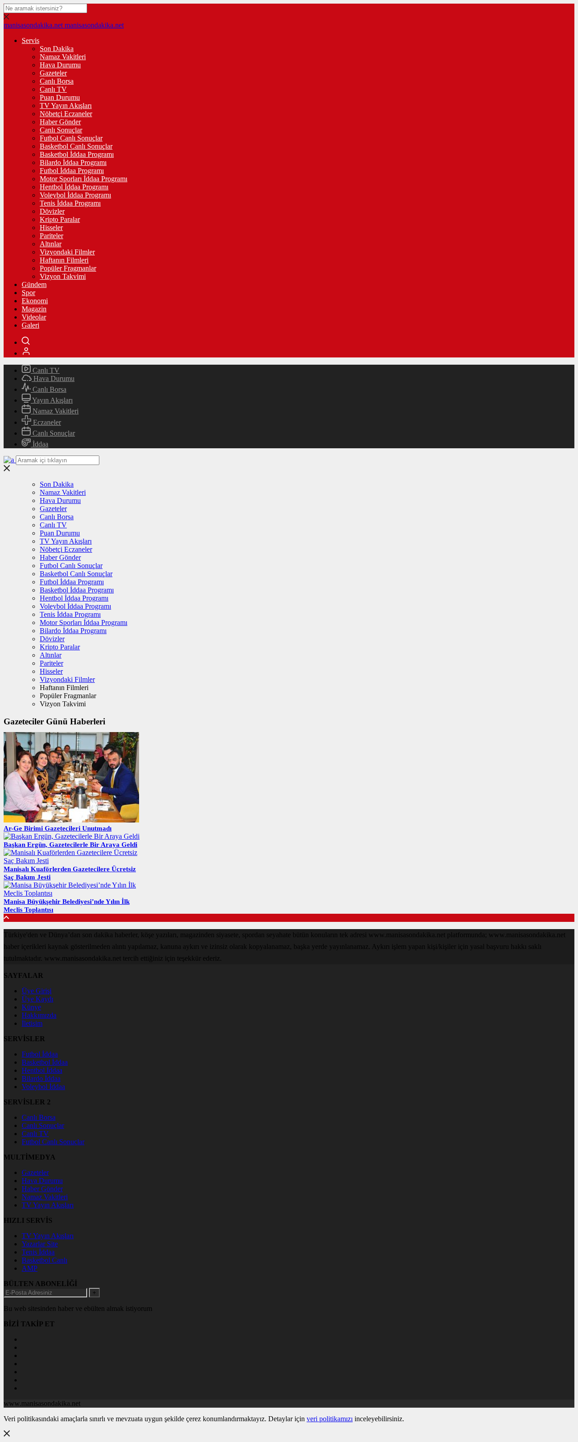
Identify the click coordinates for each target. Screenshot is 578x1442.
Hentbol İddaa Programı (74, 187)
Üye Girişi (36, 991)
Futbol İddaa (40, 1054)
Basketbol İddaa (45, 1062)
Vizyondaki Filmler (67, 252)
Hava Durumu (60, 65)
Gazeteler (53, 73)
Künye (31, 1007)
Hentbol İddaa (42, 1070)
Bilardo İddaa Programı (73, 162)
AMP (29, 1268)
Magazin (34, 309)
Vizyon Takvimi (63, 276)
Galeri (30, 325)
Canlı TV (53, 89)
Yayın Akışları (52, 400)
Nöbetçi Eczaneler (66, 113)
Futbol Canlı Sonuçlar (71, 138)
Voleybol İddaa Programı (75, 195)
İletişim (32, 1023)
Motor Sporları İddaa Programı (83, 179)
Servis (30, 40)
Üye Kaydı (37, 999)
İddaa (39, 444)
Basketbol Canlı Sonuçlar (76, 146)
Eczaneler (46, 422)
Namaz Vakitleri (63, 57)
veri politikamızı (330, 1419)
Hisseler (51, 227)
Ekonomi (35, 301)
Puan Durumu (60, 97)
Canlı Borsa (57, 81)
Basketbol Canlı (44, 1260)
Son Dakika (57, 48)
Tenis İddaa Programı (70, 203)
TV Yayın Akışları (66, 105)
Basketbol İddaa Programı (77, 154)
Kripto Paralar (60, 219)
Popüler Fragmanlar (68, 268)
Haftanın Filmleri (64, 260)
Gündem (34, 284)
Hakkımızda (39, 1015)
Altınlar (50, 244)
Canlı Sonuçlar (61, 130)
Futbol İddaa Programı (72, 170)
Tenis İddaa (38, 1252)
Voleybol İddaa (43, 1086)
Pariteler (51, 236)
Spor (28, 292)
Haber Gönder (60, 122)
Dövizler (52, 211)
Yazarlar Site (40, 1244)
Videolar (34, 317)
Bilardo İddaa (41, 1078)
